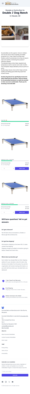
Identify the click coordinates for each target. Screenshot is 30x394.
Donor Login (4, 340)
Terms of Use (5, 350)
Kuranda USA (24, 316)
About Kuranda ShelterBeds (8, 334)
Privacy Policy (5, 347)
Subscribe (15, 375)
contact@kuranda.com (8, 326)
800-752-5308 (5, 328)
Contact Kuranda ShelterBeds (8, 337)
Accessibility (4, 353)
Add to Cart (22, 168)
